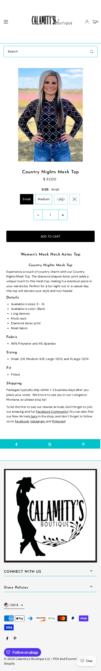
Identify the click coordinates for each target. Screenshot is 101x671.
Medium (44, 199)
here (33, 416)
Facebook (22, 421)
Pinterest (58, 421)
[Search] (91, 51)
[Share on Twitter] (50, 444)
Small (27, 199)
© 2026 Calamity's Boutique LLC (27, 659)
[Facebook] (7, 639)
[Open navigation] (13, 21)
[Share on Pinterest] (83, 444)
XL (75, 199)
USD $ (14, 605)
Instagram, (38, 421)
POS (56, 659)
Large (61, 199)
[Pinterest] (15, 639)
